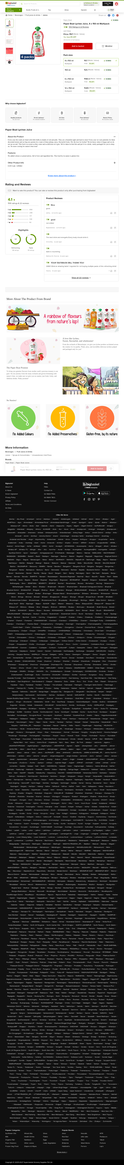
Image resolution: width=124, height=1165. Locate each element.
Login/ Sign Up (108, 3)
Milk (6, 1137)
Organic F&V (10, 1140)
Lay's (102, 1146)
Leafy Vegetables (49, 1143)
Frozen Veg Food (11, 1146)
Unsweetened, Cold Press (42, 455)
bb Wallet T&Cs (49, 497)
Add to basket (78, 46)
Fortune (103, 1143)
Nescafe (84, 1133)
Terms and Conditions (13, 504)
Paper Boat (67, 20)
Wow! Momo (85, 1143)
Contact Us (48, 490)
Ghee (45, 1133)
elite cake (84, 1137)
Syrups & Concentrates (21, 455)
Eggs (45, 1140)
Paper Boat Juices (22, 463)
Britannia (65, 1143)
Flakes (45, 1137)
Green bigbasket (11, 494)
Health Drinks (29, 1137)
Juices (8, 455)
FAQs (46, 487)
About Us (8, 487)
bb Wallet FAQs (49, 494)
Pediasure (103, 1137)
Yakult (102, 1140)
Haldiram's (66, 1146)
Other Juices (29, 1143)
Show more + (62, 1152)
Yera (82, 1140)
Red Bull (65, 1137)
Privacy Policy (10, 497)
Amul (64, 1133)
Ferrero (84, 1146)
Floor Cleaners (10, 1143)
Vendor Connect (50, 501)
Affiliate (8, 501)
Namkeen (27, 1140)
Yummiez (65, 1140)
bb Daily (8, 508)
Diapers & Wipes (30, 1146)
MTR (101, 1133)
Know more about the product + (62, 175)
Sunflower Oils (10, 1133)
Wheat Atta (28, 1133)
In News (8, 490)
